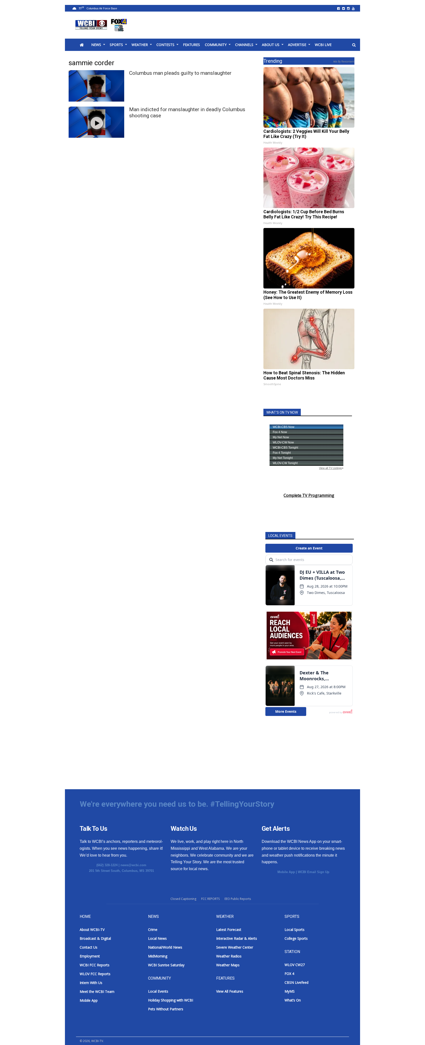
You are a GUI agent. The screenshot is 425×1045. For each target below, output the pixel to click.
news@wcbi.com (133, 865)
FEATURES (191, 44)
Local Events (158, 991)
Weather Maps (228, 965)
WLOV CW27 (295, 964)
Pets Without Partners (165, 1009)
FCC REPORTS (210, 899)
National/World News (165, 947)
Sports (116, 44)
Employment (90, 956)
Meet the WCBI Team (97, 991)
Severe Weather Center (234, 947)
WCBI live (323, 44)
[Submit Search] (354, 45)
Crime (152, 929)
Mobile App (286, 872)
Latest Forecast (228, 929)
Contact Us (88, 947)
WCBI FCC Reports (94, 965)
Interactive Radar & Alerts (236, 938)
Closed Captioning (183, 899)
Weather (140, 44)
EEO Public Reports (238, 899)
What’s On (293, 1000)
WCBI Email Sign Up (313, 872)
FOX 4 (289, 973)
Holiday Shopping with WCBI (170, 1000)
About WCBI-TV (92, 929)
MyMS (290, 991)
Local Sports (294, 929)
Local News (157, 938)
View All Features (229, 991)
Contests (165, 44)
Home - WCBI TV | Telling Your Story (102, 25)
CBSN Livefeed (296, 982)
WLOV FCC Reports (95, 973)
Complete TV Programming (309, 495)
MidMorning (157, 956)
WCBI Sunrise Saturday (166, 965)
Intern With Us (91, 982)
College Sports (296, 938)
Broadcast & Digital (95, 938)
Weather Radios (229, 956)
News (96, 44)
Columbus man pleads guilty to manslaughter (180, 73)
